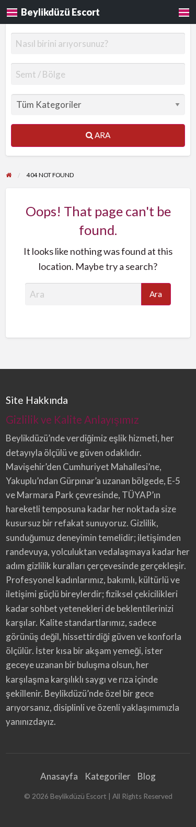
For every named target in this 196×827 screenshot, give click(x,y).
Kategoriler (108, 776)
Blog (146, 776)
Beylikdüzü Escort (60, 12)
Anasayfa (59, 776)
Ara (101, 135)
